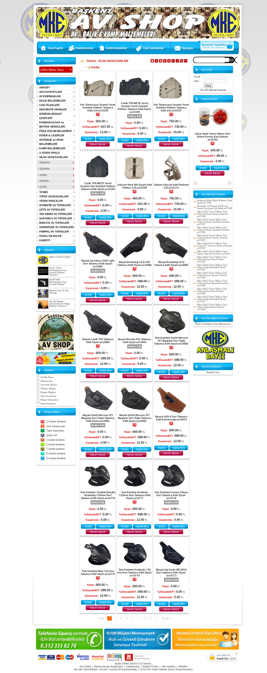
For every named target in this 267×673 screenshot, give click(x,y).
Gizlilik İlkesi (46, 377)
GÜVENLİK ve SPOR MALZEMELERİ (51, 142)
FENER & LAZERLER (51, 135)
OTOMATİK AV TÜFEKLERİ (55, 205)
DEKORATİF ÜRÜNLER (53, 109)
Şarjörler (44, 168)
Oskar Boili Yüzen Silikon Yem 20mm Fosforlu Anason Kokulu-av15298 (212, 214)
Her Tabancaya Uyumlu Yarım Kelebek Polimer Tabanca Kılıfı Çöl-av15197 (171, 107)
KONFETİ (44, 240)
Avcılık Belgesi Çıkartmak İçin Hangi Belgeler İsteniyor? (59, 303)
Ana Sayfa (85, 666)
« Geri (101, 618)
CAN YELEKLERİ (49, 105)
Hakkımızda (46, 381)
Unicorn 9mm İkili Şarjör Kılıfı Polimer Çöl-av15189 (134, 186)
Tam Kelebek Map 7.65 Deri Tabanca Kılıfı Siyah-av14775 (98, 573)
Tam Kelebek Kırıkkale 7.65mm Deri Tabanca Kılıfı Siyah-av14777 (134, 495)
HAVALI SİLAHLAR (50, 236)
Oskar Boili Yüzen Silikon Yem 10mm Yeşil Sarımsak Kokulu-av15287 (212, 299)
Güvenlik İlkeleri (48, 385)
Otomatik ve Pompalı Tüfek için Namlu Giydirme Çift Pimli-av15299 (214, 207)
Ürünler (91, 61)
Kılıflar (43, 175)
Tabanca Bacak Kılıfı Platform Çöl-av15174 (171, 186)
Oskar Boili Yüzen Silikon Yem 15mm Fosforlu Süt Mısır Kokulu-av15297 (213, 221)
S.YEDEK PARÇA (49, 152)
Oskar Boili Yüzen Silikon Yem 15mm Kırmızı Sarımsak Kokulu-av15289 (213, 283)
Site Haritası (168, 666)
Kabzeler (44, 162)
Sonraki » (166, 618)
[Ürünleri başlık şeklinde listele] (185, 62)
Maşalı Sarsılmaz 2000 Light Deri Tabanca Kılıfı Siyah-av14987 (98, 263)
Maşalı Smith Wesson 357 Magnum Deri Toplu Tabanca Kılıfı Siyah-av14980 (134, 418)
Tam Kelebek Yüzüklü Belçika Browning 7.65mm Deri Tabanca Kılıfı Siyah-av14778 (97, 495)
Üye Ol (204, 90)
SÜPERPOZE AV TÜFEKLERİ (56, 227)
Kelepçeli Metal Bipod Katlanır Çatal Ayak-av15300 (214, 201)
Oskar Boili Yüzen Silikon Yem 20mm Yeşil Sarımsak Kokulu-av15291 (212, 267)
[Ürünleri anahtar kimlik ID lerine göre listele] (160, 62)
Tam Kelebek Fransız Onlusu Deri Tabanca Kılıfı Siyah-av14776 (171, 495)
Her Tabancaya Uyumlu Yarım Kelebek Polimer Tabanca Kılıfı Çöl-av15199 (98, 107)
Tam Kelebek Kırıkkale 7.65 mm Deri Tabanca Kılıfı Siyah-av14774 (134, 572)
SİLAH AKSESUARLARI (53, 157)
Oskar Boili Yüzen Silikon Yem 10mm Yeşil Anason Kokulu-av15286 (212, 307)
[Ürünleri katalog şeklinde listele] (181, 62)
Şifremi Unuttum (217, 90)
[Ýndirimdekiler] (114, 53)
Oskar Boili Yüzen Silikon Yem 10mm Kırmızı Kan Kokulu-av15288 (212, 291)
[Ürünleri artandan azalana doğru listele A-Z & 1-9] (164, 62)
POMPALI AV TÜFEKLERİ (54, 231)
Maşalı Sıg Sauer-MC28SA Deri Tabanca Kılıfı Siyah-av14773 (171, 572)
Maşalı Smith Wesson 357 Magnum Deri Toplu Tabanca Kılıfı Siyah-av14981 (98, 418)
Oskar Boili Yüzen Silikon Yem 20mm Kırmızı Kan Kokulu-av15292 (212, 136)
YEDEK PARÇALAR (51, 200)
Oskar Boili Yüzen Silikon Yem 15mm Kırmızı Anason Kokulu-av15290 (212, 275)
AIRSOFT (44, 87)
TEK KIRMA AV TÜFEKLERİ (55, 214)
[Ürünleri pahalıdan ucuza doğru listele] (177, 62)
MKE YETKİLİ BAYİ (60, 257)
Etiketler (183, 666)
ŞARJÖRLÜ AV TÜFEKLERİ (55, 218)
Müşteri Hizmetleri (49, 400)
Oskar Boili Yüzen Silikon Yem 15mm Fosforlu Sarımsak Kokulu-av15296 (213, 229)
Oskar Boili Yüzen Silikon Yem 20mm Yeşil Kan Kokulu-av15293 (213, 252)
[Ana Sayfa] (51, 53)
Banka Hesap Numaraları (108, 666)
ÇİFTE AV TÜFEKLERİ (52, 209)
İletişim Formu (151, 666)
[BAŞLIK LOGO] (138, 38)
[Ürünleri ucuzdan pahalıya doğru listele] (173, 62)
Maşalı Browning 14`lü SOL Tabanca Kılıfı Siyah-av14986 (134, 264)
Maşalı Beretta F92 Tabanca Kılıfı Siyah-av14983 (134, 341)
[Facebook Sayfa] (56, 349)
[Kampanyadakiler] (151, 53)
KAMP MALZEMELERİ (52, 148)
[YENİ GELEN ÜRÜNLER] (56, 364)
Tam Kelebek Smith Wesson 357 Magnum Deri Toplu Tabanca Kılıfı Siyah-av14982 (171, 340)
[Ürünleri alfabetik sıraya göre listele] (156, 62)
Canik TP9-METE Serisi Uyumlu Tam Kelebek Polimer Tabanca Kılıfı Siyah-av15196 (97, 186)
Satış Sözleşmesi (48, 403)
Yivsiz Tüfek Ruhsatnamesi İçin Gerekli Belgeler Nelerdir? (58, 271)
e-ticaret (103, 669)
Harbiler (44, 180)
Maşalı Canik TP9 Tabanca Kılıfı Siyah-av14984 (97, 341)
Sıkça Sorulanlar (48, 396)
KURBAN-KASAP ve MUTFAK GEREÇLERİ (52, 124)
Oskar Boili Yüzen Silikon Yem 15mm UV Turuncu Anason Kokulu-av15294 (215, 245)
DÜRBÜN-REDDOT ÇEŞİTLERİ (50, 116)
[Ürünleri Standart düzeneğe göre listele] (152, 62)
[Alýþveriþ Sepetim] (219, 53)
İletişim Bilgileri (48, 392)
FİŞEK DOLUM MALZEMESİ (55, 131)
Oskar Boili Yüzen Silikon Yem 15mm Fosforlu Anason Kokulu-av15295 (212, 237)
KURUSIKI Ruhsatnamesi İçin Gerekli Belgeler (58, 281)
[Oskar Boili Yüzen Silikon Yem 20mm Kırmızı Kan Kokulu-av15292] (212, 129)
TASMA (43, 192)
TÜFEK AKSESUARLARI (53, 196)
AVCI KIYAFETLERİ (50, 92)
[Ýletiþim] (184, 53)
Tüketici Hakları (48, 388)
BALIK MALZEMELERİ (52, 100)
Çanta (43, 186)
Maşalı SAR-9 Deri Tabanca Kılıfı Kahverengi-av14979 (171, 418)
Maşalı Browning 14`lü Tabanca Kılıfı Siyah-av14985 (171, 264)
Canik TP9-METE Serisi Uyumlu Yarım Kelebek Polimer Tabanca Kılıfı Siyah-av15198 (134, 108)
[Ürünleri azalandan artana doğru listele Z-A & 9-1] (169, 62)
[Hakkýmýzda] (82, 53)
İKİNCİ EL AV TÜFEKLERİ (54, 222)
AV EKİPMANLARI (50, 96)
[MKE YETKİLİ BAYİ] (215, 360)
